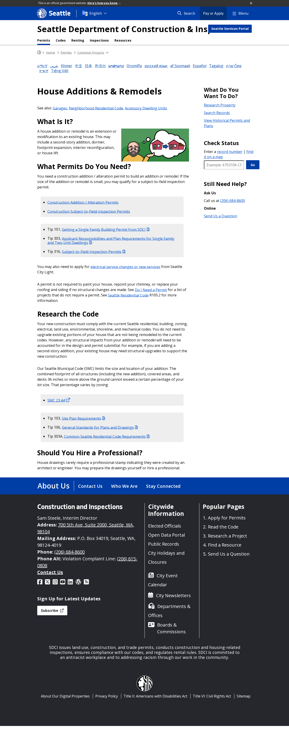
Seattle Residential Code (128, 295)
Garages (60, 108)
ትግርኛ (43, 70)
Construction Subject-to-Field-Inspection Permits (88, 211)
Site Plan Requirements (81, 418)
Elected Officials (164, 526)
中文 (78, 65)
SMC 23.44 (56, 400)
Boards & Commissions (171, 628)
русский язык (156, 65)
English (95, 13)
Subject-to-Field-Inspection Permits (91, 251)
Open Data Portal (166, 535)
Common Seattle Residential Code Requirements (105, 436)
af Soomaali (180, 65)
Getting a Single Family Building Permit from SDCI (104, 229)
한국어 (100, 65)
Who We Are (124, 486)
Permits (43, 40)
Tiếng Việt (59, 70)
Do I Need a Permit (151, 289)
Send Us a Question (220, 216)
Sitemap (243, 696)
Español (199, 65)
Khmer (66, 65)
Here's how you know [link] (102, 3)
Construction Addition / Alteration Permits (83, 202)
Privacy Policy (106, 696)
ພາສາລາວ (116, 65)
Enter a (223, 151)
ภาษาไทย (233, 65)
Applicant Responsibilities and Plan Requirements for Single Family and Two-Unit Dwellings (110, 240)
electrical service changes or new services (125, 266)
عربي (54, 65)
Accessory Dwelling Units (146, 108)
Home (50, 52)
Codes (61, 40)
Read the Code (223, 527)
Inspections (99, 40)
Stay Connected (163, 486)
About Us (53, 486)
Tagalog (216, 65)
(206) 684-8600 (232, 200)
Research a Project (227, 536)
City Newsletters (173, 595)
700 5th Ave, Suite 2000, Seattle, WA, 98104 (85, 528)
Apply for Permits (227, 518)
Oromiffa (134, 65)
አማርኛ (42, 65)
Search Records (217, 112)
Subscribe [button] (50, 610)
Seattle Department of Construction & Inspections (140, 29)
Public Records (163, 544)
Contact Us (90, 486)
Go (253, 165)
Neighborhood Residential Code (96, 108)
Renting (77, 40)
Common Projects (90, 52)
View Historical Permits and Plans (227, 123)
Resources (122, 40)
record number (229, 151)
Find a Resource (224, 545)
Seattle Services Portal (230, 28)
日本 (88, 65)
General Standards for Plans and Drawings (98, 427)
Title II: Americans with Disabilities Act (155, 696)
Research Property (219, 105)
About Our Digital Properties (65, 696)
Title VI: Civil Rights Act (212, 696)
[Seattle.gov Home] (39, 52)
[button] (251, 3)
